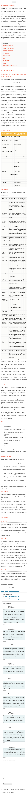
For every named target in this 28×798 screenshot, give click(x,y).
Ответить (4, 624)
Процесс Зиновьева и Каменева (12, 596)
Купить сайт (17, 789)
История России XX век (14, 591)
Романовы (8, 792)
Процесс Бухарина (9, 597)
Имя (3, 778)
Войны (12, 792)
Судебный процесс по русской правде (13, 599)
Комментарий (6, 764)
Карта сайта (22, 789)
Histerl (2, 591)
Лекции (6, 591)
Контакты (12, 789)
